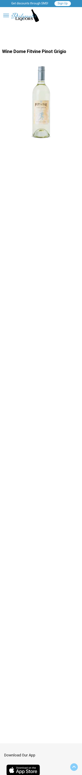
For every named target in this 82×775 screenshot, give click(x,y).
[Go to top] (74, 767)
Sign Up (63, 3)
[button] (6, 15)
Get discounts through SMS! (29, 3)
